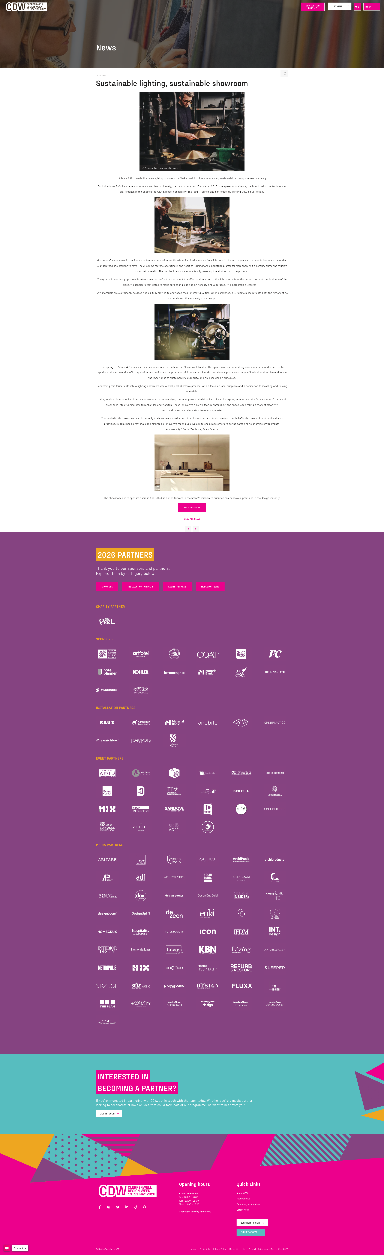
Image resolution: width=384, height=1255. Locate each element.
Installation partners (140, 586)
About (193, 1249)
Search (144, 1207)
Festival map (243, 1198)
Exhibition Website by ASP (107, 1249)
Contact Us (205, 1249)
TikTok (136, 1207)
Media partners (210, 586)
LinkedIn (126, 1207)
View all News (192, 518)
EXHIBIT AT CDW (248, 1232)
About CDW (242, 1193)
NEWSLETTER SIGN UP (313, 6)
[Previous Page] (188, 529)
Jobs (243, 1249)
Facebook (100, 1207)
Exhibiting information (248, 1204)
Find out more (192, 507)
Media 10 (233, 1249)
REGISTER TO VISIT (250, 1222)
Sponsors (107, 586)
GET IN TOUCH (107, 1113)
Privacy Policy (219, 1249)
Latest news (243, 1209)
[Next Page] (196, 529)
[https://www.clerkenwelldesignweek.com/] (151, 7)
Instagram (108, 1207)
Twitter (118, 1207)
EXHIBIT (338, 6)
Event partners (177, 586)
